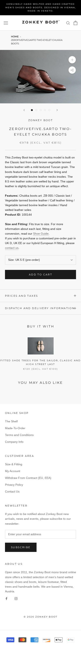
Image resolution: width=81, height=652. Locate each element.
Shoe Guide (41, 233)
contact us (11, 247)
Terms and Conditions (19, 435)
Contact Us (12, 491)
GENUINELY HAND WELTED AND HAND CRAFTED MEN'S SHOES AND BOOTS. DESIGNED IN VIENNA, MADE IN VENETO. (40, 7)
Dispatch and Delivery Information (40, 308)
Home (14, 36)
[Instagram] (16, 598)
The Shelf (11, 421)
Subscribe (21, 547)
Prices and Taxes (21, 295)
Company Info (14, 441)
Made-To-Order (15, 428)
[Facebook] (6, 598)
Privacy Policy (14, 484)
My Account (12, 471)
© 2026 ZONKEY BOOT (41, 616)
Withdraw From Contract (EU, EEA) (28, 478)
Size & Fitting (13, 464)
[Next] (57, 110)
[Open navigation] (6, 22)
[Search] (68, 23)
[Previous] (24, 110)
